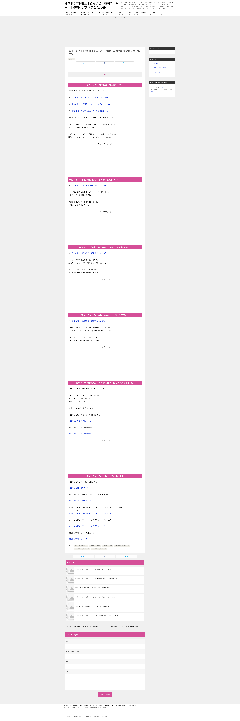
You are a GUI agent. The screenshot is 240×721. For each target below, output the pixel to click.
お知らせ (155, 63)
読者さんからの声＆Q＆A (159, 68)
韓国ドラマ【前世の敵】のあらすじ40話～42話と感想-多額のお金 (92, 587)
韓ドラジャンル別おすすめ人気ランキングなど (106, 13)
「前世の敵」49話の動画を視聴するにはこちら (88, 185)
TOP (89, 705)
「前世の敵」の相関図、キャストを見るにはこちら (90, 104)
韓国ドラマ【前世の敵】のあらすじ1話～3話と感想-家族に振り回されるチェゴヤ (96, 578)
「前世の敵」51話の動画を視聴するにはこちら (88, 321)
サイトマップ (171, 13)
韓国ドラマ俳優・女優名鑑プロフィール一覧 (137, 13)
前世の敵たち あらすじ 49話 (121, 545)
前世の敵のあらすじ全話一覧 (79, 434)
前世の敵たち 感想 (107, 545)
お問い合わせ (162, 13)
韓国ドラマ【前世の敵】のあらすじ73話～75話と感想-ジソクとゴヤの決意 (95, 597)
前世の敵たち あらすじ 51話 (99, 549)
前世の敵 (71, 59)
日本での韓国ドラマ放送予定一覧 (87, 13)
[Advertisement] (120, 31)
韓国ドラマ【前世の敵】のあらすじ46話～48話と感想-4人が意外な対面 (85, 626)
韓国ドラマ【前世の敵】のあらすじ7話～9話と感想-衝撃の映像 (92, 606)
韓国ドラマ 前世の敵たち (81, 545)
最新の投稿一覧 (121, 13)
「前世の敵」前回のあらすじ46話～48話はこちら (89, 97)
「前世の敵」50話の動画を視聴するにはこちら (88, 253)
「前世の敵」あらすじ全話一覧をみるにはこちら (89, 111)
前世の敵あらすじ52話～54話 (79, 421)
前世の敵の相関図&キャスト (79, 488)
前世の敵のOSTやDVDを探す (79, 501)
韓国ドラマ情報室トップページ (71, 13)
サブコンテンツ (152, 13)
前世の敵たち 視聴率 (95, 545)
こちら (161, 87)
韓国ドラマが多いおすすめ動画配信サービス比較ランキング (91, 513)
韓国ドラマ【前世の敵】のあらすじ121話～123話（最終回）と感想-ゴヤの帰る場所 (97, 615)
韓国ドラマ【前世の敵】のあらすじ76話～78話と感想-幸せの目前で (93, 569)
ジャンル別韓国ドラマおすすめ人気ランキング (86, 526)
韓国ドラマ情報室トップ (77, 539)
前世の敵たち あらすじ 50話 (82, 549)
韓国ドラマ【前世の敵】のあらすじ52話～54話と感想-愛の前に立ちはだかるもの (125, 626)
